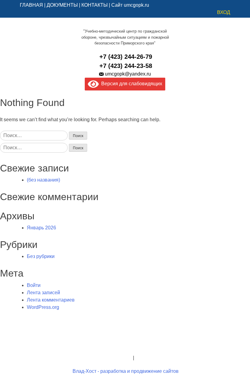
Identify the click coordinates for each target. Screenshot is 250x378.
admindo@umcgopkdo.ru (125, 343)
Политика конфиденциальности (96, 357)
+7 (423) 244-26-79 (125, 56)
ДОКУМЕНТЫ (62, 5)
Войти (34, 285)
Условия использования (162, 357)
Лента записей (43, 292)
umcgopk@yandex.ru (128, 73)
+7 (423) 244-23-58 (125, 65)
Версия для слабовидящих (130, 83)
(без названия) (43, 179)
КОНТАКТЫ (94, 5)
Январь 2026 (41, 227)
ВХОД (223, 12)
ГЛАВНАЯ (31, 5)
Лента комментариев (51, 299)
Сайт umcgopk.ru (130, 5)
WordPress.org (43, 307)
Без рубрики (41, 256)
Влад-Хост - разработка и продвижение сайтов (126, 371)
